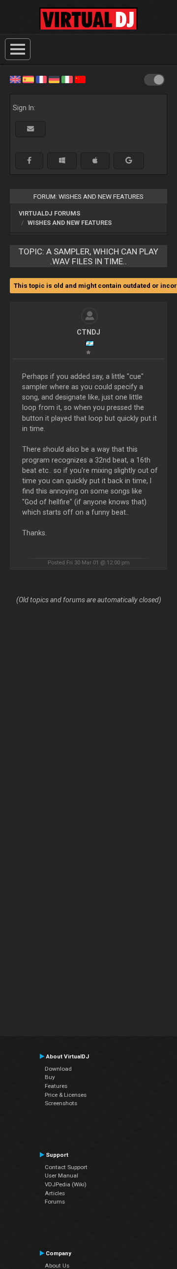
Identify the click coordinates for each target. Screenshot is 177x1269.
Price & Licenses (66, 1094)
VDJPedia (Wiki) (66, 1184)
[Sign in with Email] (30, 129)
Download (58, 1068)
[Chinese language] (80, 79)
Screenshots (61, 1103)
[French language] (41, 79)
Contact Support (66, 1167)
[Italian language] (66, 79)
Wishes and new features (70, 222)
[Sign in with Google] (129, 161)
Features (56, 1086)
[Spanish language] (28, 79)
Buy (50, 1077)
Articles (55, 1193)
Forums (55, 1201)
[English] (15, 79)
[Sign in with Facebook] (29, 161)
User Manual (61, 1175)
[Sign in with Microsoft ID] (62, 161)
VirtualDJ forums (49, 213)
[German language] (54, 79)
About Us (57, 1265)
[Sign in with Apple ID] (95, 161)
